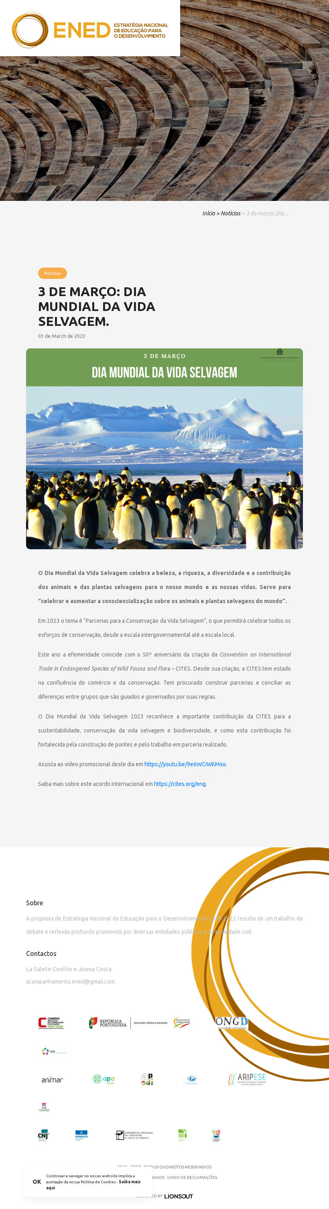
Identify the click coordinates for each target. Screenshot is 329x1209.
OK (36, 1181)
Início (208, 213)
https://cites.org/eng (180, 784)
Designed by (149, 1196)
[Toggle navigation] (312, 28)
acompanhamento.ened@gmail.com (70, 981)
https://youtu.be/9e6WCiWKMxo (185, 764)
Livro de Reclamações (192, 1177)
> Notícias (228, 213)
